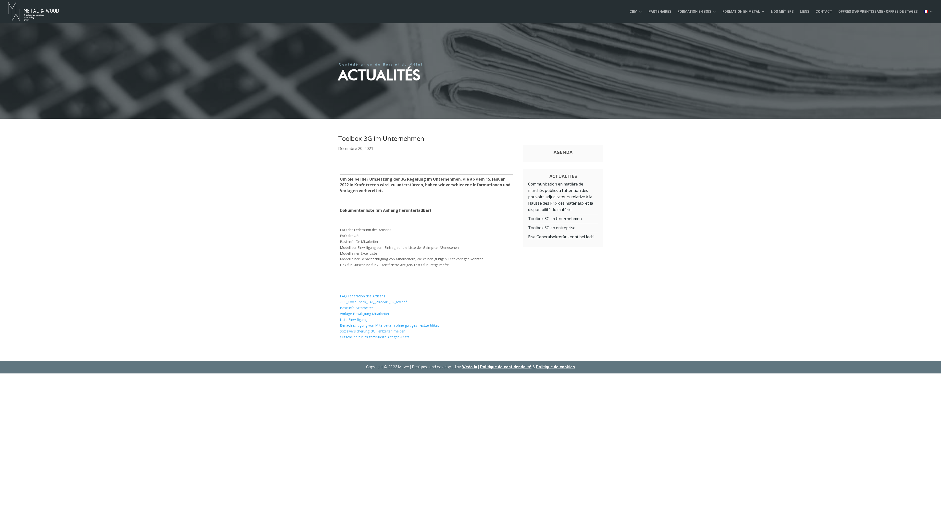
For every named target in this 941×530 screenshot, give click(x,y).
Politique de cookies (555, 367)
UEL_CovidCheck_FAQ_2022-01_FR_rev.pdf (373, 302)
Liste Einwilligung (353, 319)
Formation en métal (741, 11)
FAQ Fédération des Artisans (362, 296)
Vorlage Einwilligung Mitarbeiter (364, 313)
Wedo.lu (469, 367)
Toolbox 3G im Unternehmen (555, 218)
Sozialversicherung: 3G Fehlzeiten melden (372, 331)
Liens (804, 11)
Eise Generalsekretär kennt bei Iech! (561, 236)
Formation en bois (694, 11)
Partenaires (659, 11)
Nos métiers (782, 11)
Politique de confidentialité (506, 367)
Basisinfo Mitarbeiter (356, 307)
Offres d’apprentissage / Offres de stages (878, 11)
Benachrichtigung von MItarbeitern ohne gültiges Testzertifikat (389, 325)
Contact (824, 11)
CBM (633, 11)
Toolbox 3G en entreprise (551, 227)
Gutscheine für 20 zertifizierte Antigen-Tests (374, 337)
